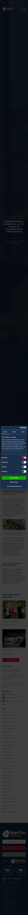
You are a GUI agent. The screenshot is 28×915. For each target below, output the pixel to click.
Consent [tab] (5, 431)
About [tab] (23, 431)
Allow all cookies (14, 478)
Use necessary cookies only (14, 486)
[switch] (24, 462)
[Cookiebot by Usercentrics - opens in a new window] (20, 428)
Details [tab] (14, 431)
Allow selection (14, 482)
